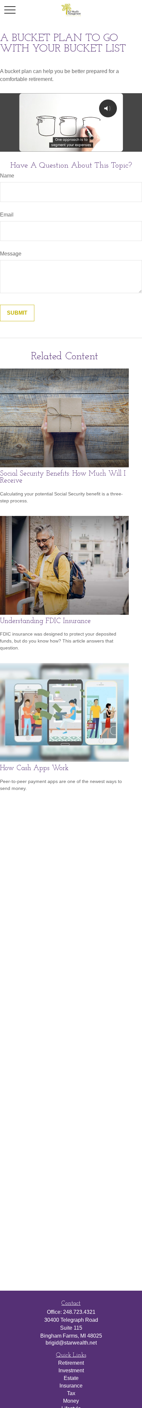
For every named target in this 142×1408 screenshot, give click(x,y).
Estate (71, 1378)
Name (7, 175)
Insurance (71, 1385)
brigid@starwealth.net (71, 1343)
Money (71, 1401)
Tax (71, 1393)
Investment (71, 1370)
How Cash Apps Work (34, 768)
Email (7, 214)
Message (10, 253)
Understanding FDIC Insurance (45, 621)
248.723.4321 (79, 1312)
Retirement (71, 1363)
